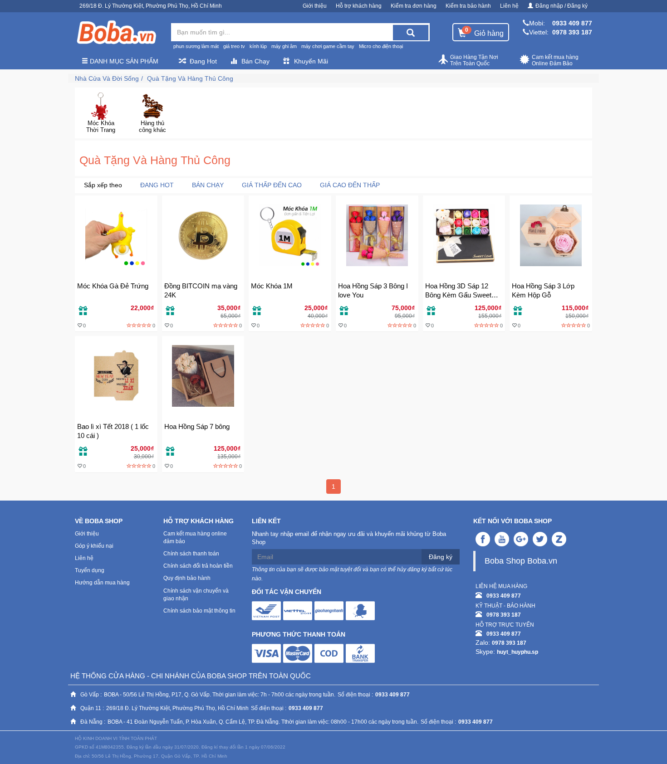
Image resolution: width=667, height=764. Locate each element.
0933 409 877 (572, 23)
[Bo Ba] (116, 32)
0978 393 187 (572, 32)
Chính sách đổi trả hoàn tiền (198, 566)
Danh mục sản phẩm (123, 61)
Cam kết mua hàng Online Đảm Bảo (555, 60)
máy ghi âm (284, 46)
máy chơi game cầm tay (327, 46)
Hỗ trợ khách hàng (359, 6)
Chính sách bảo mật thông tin (199, 611)
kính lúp (258, 46)
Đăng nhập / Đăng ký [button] (561, 6)
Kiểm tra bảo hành (468, 6)
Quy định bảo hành (187, 578)
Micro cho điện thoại (381, 46)
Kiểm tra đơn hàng (413, 6)
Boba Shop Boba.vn (521, 560)
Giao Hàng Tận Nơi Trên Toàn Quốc (474, 60)
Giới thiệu (315, 6)
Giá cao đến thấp (350, 185)
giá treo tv (234, 46)
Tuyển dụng (89, 570)
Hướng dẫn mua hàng (102, 582)
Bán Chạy (255, 61)
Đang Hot (203, 61)
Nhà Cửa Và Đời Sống (107, 78)
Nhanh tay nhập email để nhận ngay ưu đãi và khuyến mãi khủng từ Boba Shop (349, 538)
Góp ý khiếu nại (94, 546)
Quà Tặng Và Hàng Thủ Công (190, 78)
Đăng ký (440, 556)
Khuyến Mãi (311, 61)
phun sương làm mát (196, 46)
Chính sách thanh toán (191, 553)
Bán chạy (208, 185)
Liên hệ (509, 6)
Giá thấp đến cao (272, 185)
